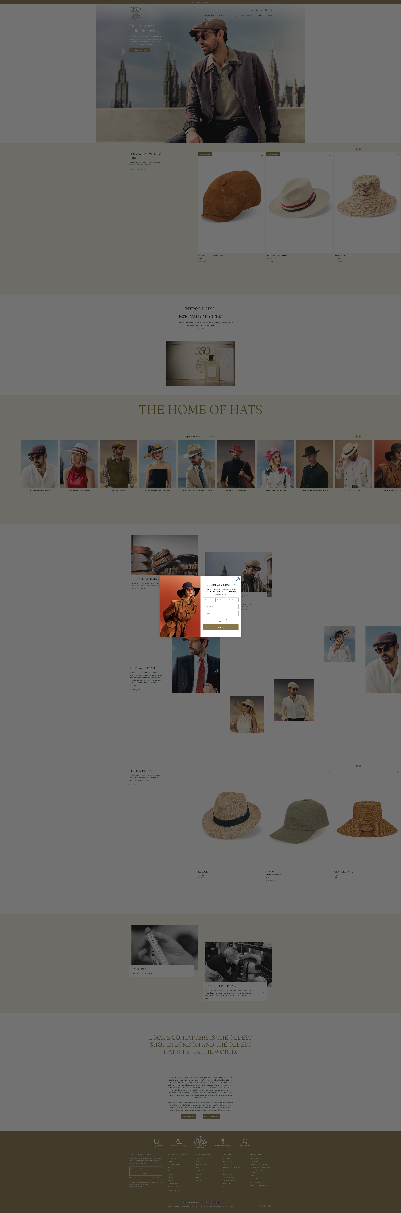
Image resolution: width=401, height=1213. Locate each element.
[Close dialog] (238, 579)
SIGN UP (221, 627)
